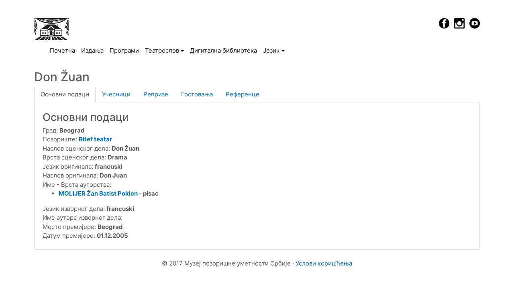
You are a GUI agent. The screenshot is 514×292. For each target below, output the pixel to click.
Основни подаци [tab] (65, 94)
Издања (92, 50)
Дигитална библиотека (223, 50)
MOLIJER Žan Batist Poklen (98, 193)
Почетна (64, 50)
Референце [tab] (242, 94)
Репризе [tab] (155, 94)
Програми (124, 50)
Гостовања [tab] (197, 94)
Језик (271, 50)
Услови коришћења (324, 263)
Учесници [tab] (116, 94)
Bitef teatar (95, 139)
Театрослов (162, 50)
